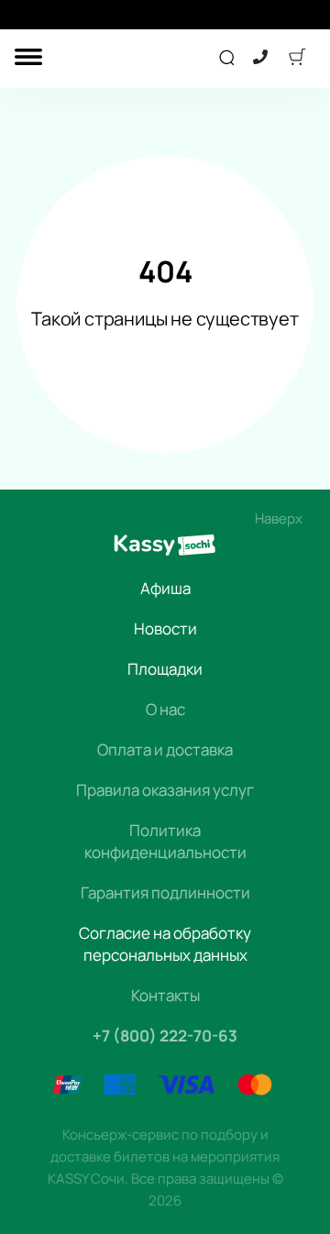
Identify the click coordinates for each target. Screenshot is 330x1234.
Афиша (165, 588)
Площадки (165, 668)
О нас (165, 709)
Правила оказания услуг (165, 789)
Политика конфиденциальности (165, 841)
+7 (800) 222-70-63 (165, 1035)
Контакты (165, 995)
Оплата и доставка (165, 749)
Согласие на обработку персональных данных (165, 943)
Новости (165, 628)
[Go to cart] (297, 58)
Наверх (278, 518)
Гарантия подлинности (165, 892)
